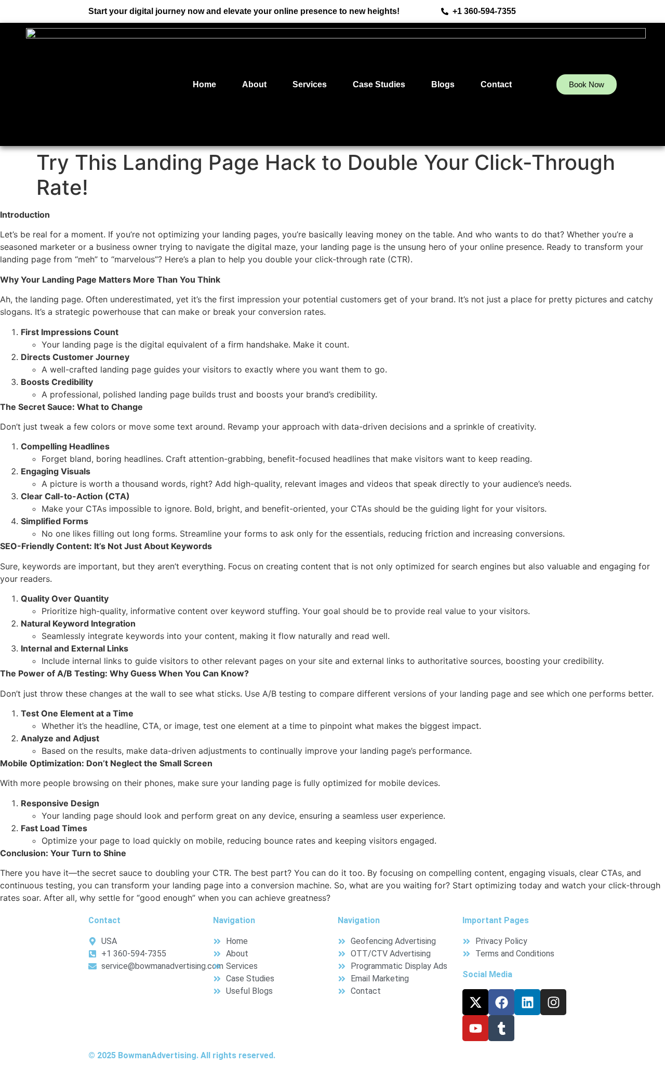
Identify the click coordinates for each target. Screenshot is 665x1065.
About (254, 84)
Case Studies (379, 84)
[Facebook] (501, 1002)
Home (204, 84)
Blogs (443, 84)
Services (309, 84)
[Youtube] (475, 1028)
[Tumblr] (501, 1028)
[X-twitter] (475, 1002)
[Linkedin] (527, 1002)
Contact (496, 84)
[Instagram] (553, 1002)
